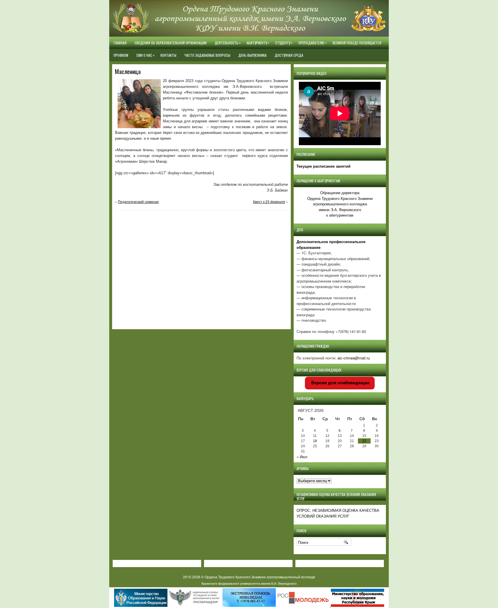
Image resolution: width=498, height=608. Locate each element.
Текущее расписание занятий (323, 166)
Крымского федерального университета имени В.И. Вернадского (249, 583)
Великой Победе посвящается (357, 42)
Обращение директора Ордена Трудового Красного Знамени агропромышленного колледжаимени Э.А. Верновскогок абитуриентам (340, 204)
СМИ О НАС (145, 55)
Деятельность (228, 42)
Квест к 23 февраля (269, 201)
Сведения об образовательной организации (171, 42)
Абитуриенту (258, 42)
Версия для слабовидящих (339, 382)
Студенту (284, 42)
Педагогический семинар (138, 201)
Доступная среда (289, 55)
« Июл (302, 456)
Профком (121, 55)
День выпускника (252, 55)
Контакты (168, 55)
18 (315, 441)
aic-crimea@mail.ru (353, 358)
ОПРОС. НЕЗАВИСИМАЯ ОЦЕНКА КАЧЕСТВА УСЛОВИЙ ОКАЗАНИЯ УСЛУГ (338, 513)
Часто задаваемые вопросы (207, 55)
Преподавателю (313, 42)
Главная (120, 42)
